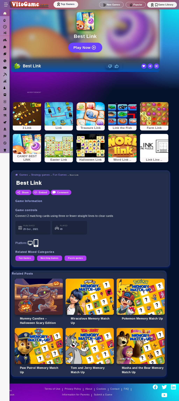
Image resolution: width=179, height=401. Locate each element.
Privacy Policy (73, 388)
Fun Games (60, 174)
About (88, 388)
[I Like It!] (115, 66)
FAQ (126, 388)
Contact (114, 388)
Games (24, 174)
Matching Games (50, 258)
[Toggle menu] (5, 4)
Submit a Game (103, 394)
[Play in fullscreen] (156, 66)
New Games (113, 4)
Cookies (101, 388)
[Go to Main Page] (28, 4)
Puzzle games (75, 258)
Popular (137, 4)
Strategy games (40, 174)
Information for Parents (76, 394)
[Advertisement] (90, 81)
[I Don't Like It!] (109, 66)
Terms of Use (52, 388)
